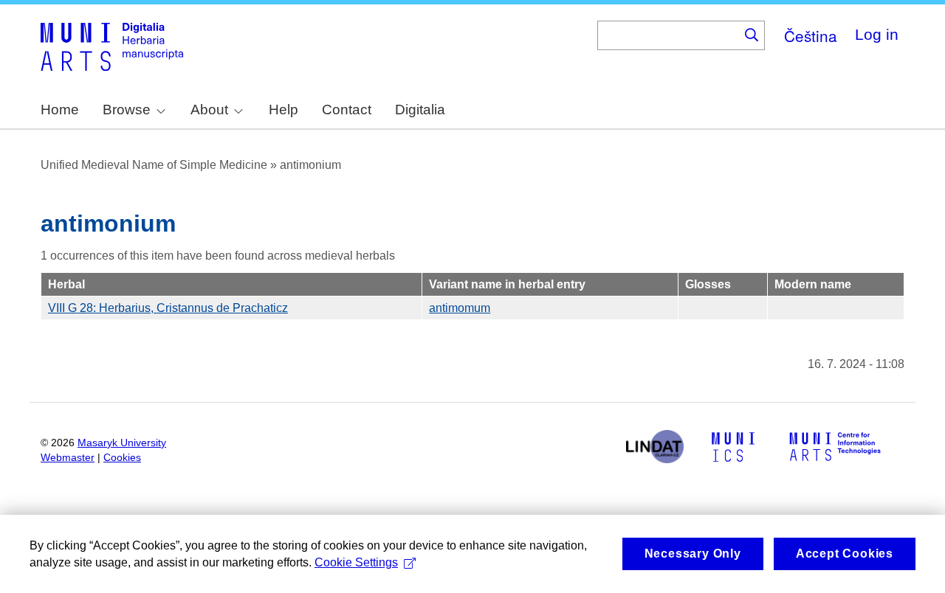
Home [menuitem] (60, 110)
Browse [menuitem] (127, 110)
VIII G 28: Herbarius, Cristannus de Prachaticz (168, 308)
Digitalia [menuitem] (420, 110)
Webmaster (67, 457)
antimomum (459, 308)
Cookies (122, 457)
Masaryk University (122, 442)
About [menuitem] (209, 110)
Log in (876, 34)
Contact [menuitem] (346, 110)
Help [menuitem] (283, 110)
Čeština (810, 35)
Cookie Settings (356, 562)
